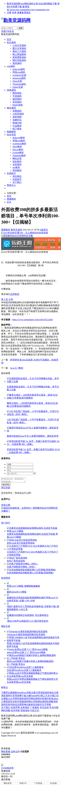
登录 (14, 12)
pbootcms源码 (19, 78)
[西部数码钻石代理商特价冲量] (17, 235)
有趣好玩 (17, 120)
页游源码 (17, 102)
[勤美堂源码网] (16, 20)
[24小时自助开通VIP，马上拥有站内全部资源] (24, 232)
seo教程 (16, 167)
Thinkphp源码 (19, 84)
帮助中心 (11, 185)
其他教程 (17, 170)
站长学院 (11, 134)
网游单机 (17, 93)
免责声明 (15, 707)
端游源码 (17, 99)
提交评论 (6, 485)
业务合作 (15, 751)
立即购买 (14, 294)
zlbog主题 (17, 81)
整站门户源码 (19, 51)
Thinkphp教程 (19, 155)
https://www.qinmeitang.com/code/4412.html (32, 319)
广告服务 (34, 707)
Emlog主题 (17, 87)
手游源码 (17, 96)
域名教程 (17, 161)
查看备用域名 (24, 12)
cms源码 (11, 66)
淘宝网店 (17, 176)
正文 (9, 202)
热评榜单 (5, 578)
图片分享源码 (19, 48)
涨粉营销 (17, 117)
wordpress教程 (19, 143)
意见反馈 (44, 707)
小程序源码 (18, 114)
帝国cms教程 (18, 140)
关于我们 (17, 182)
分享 (11, 299)
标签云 (4, 687)
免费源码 (17, 111)
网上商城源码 (19, 54)
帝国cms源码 (18, 72)
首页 (9, 39)
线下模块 (17, 129)
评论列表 (5, 487)
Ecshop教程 (18, 152)
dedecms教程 (18, 137)
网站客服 (5, 751)
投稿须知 (25, 710)
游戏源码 (11, 90)
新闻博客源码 (19, 57)
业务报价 (25, 707)
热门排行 (5, 523)
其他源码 (17, 63)
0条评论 (44, 230)
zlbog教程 (17, 146)
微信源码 (11, 108)
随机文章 (5, 626)
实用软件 (11, 173)
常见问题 (53, 707)
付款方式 (34, 710)
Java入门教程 (16, 368)
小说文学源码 (19, 45)
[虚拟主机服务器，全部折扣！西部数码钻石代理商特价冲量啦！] (30, 511)
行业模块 (17, 126)
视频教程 (11, 131)
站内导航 (15, 710)
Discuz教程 (17, 149)
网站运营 (17, 158)
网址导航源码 (19, 60)
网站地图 (5, 710)
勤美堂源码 (16, 230)
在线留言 (17, 179)
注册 (9, 12)
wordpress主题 (19, 75)
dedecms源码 (18, 69)
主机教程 (17, 164)
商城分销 (17, 123)
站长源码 (11, 42)
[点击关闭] (1, 762)
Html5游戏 (17, 105)
